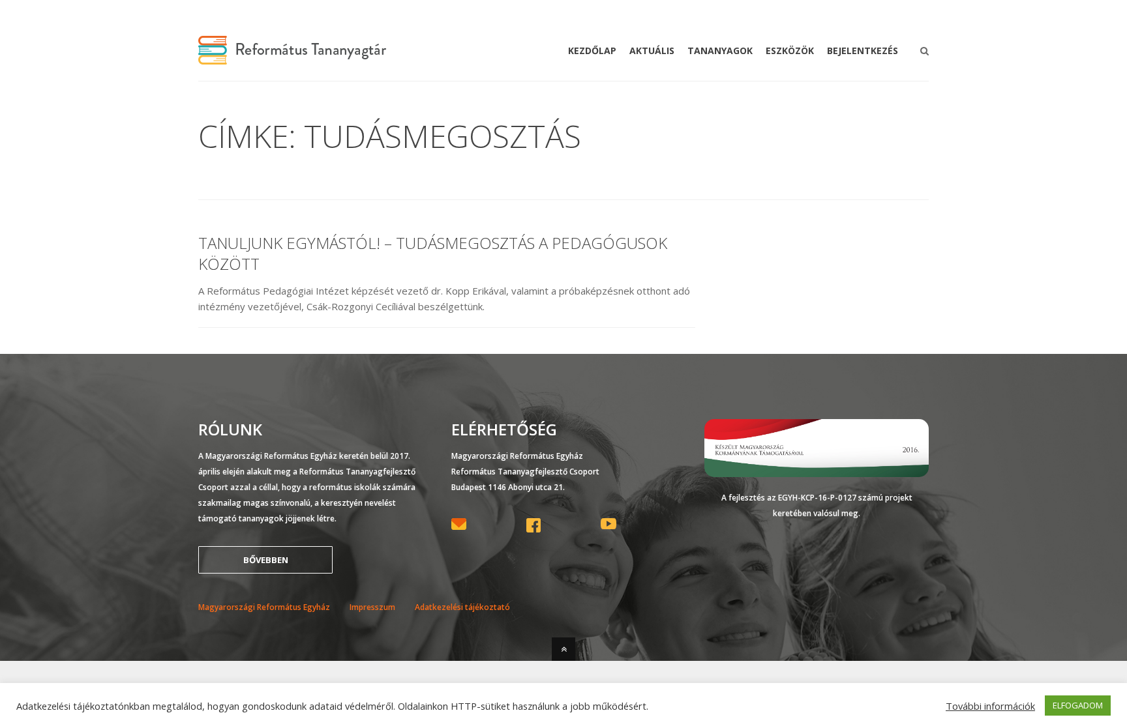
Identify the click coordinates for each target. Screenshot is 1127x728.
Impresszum (372, 607)
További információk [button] (990, 706)
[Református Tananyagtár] (292, 56)
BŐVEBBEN (265, 560)
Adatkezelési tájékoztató (462, 607)
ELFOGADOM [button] (1078, 705)
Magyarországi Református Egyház (264, 607)
